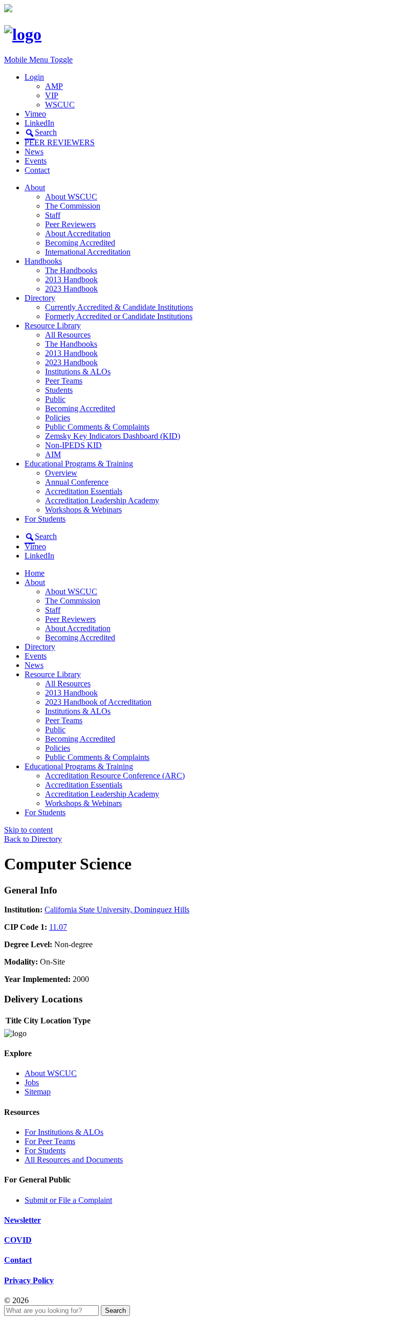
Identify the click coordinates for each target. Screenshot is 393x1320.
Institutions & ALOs (78, 371)
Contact (37, 170)
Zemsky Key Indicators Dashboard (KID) (112, 436)
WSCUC (60, 104)
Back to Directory (33, 839)
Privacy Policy (29, 1280)
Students (59, 390)
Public (55, 399)
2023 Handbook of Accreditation (98, 702)
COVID (18, 1240)
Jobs (32, 1082)
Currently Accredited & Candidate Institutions (119, 307)
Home (35, 573)
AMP (54, 86)
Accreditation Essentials (83, 491)
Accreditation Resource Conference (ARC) (115, 775)
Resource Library (53, 325)
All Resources (68, 334)
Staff (52, 215)
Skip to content (28, 829)
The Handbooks (71, 270)
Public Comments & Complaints (97, 426)
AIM (53, 454)
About (35, 187)
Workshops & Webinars (83, 509)
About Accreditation (78, 233)
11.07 (58, 927)
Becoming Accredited (80, 242)
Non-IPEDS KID (73, 445)
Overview (61, 472)
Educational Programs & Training (79, 463)
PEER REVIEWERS (60, 142)
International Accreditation (87, 252)
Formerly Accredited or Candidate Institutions (118, 316)
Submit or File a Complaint (68, 1200)
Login (34, 77)
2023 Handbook (71, 288)
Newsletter (22, 1220)
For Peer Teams (50, 1141)
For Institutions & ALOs (64, 1132)
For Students (45, 518)
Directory (40, 298)
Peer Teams (63, 380)
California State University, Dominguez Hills (117, 909)
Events (36, 160)
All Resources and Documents (74, 1159)
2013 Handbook (71, 279)
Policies (57, 417)
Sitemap (38, 1091)
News (34, 151)
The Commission (72, 206)
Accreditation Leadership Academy (102, 500)
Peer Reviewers (70, 224)
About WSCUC (71, 196)
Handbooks (43, 261)
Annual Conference (76, 482)
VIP (51, 95)
